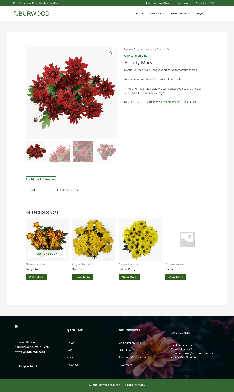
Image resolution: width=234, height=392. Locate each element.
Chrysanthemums (144, 49)
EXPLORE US (179, 13)
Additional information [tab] (41, 179)
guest (192, 101)
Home (127, 49)
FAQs (200, 13)
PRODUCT (155, 13)
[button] (111, 53)
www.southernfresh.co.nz (30, 351)
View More (36, 277)
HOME (139, 13)
